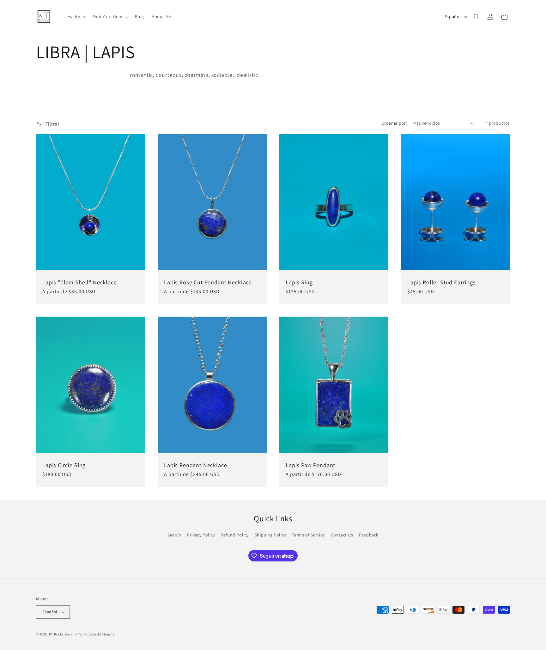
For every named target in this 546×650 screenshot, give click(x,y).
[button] (75, 16)
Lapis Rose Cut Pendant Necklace (208, 282)
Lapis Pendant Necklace (195, 465)
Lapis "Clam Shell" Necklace (79, 282)
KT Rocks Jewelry (63, 634)
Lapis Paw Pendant (310, 465)
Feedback (369, 535)
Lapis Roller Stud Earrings (441, 282)
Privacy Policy (201, 535)
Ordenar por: (394, 123)
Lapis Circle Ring (64, 465)
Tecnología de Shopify (96, 634)
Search (174, 535)
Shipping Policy (270, 535)
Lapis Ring (299, 282)
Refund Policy (235, 535)
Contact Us (342, 535)
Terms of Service (308, 535)
